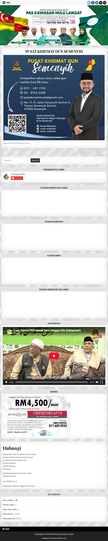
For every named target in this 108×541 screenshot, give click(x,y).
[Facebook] (92, 2)
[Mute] (97, 382)
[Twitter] (89, 2)
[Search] (104, 2)
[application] (54, 356)
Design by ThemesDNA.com (54, 538)
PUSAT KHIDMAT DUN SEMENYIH (54, 51)
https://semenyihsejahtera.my (16, 143)
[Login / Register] (100, 2)
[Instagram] (96, 2)
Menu (8, 2)
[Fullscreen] (101, 382)
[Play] (6, 382)
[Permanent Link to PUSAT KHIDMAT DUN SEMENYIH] (54, 97)
